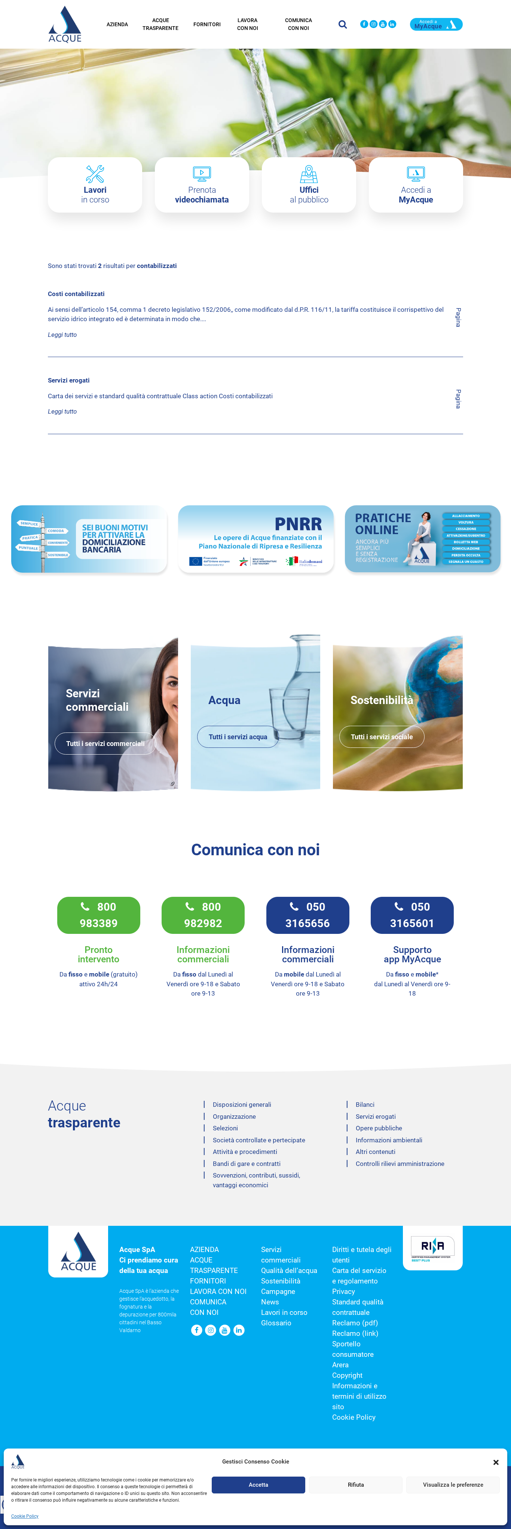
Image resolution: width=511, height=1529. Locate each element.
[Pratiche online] (423, 538)
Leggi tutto (62, 334)
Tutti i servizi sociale (382, 737)
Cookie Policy (25, 1516)
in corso (95, 194)
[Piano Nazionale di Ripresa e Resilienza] (256, 539)
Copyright (347, 1375)
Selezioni (225, 1128)
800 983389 (99, 915)
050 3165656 (307, 915)
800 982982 (203, 915)
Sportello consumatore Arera (353, 1354)
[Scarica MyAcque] (436, 23)
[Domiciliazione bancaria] (89, 539)
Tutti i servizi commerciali (105, 743)
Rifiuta (356, 1485)
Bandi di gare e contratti (247, 1163)
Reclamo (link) (355, 1334)
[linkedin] (392, 24)
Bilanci (365, 1104)
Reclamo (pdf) (355, 1323)
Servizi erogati (376, 1116)
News (270, 1302)
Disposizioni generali (242, 1104)
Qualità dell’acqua (289, 1271)
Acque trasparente (160, 24)
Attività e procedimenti (245, 1151)
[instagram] (373, 24)
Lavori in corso (284, 1313)
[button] (496, 1461)
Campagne (278, 1292)
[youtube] (383, 24)
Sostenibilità (280, 1281)
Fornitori (207, 24)
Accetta (258, 1485)
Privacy (343, 1292)
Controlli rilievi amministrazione (400, 1163)
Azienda (117, 24)
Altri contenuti (375, 1151)
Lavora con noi (247, 24)
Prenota (202, 194)
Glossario (276, 1323)
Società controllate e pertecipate (259, 1140)
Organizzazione (234, 1116)
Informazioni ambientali (389, 1140)
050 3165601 (412, 915)
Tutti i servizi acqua (238, 737)
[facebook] (364, 24)
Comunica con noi (298, 24)
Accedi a (416, 194)
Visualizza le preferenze (453, 1485)
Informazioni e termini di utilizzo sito (359, 1396)
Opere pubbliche (379, 1128)
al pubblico (309, 194)
